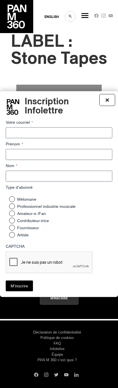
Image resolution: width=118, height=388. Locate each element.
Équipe (57, 354)
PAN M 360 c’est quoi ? (57, 360)
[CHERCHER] (70, 16)
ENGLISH (51, 17)
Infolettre (57, 349)
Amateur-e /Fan (31, 213)
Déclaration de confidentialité (57, 332)
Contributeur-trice (33, 220)
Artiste (23, 235)
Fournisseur (28, 228)
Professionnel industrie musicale (46, 206)
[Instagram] (103, 17)
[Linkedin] (76, 375)
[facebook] (96, 17)
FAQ (57, 343)
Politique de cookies (57, 338)
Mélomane (26, 199)
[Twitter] (56, 375)
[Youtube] (111, 17)
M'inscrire (59, 298)
